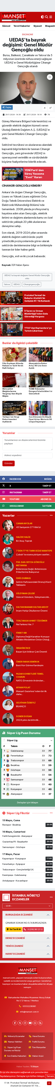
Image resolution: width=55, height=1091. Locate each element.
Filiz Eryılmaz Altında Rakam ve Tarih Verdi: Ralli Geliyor (12, 365)
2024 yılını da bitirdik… (28, 720)
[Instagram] (25, 1023)
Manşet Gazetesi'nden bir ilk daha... (31, 693)
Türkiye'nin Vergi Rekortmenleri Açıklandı (10, 419)
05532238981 (29, 1006)
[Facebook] (15, 1023)
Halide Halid (23, 537)
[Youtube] (30, 1023)
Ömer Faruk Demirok (27, 662)
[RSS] (40, 1023)
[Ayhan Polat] (8, 691)
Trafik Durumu (38, 1042)
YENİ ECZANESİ (14, 946)
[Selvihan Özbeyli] (8, 704)
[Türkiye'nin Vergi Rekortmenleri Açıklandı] (14, 408)
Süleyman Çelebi (25, 593)
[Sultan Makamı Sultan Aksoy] (8, 609)
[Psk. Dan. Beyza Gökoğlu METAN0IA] (8, 566)
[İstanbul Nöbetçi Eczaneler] (51, 897)
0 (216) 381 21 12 (35, 929)
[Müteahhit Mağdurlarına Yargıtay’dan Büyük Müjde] (14, 380)
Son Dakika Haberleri (16, 1056)
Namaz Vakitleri (15, 1042)
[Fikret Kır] (8, 636)
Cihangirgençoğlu (31, 284)
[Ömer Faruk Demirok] (8, 663)
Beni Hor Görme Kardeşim (29, 665)
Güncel (6, 26)
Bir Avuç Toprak (24, 541)
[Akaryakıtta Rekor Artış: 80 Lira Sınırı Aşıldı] (41, 354)
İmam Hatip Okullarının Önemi (32, 611)
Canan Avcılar (24, 523)
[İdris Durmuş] (8, 581)
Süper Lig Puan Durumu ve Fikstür (12, 1049)
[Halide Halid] (8, 539)
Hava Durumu (39, 1036)
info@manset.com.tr (29, 1012)
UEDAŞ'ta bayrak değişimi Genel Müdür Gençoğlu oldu (27, 277)
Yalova (7, 284)
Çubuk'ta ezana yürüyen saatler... (33, 554)
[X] (20, 1023)
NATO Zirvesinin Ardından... (30, 680)
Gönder (8, 463)
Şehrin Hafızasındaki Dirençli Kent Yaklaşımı (33, 583)
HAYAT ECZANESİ (15, 954)
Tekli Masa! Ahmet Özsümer (31, 621)
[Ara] (46, 17)
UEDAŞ (17, 284)
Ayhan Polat (23, 688)
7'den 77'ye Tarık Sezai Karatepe (34, 551)
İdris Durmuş (23, 578)
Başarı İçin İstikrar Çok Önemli (31, 652)
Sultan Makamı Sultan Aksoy (32, 607)
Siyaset (37, 26)
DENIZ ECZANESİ (15, 938)
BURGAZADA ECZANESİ (19, 915)
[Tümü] (51, 515)
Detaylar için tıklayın (27, 802)
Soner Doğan (24, 716)
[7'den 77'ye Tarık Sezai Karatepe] (8, 552)
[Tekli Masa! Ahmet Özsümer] (8, 622)
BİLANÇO (21, 706)
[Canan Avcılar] (8, 525)
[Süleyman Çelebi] (8, 595)
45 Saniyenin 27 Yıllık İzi (28, 527)
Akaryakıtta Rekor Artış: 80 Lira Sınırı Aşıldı (38, 365)
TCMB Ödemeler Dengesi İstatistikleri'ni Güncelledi (40, 391)
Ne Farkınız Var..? (25, 624)
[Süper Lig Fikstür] (51, 813)
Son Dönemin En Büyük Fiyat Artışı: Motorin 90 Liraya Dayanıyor (40, 419)
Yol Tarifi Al (15, 929)
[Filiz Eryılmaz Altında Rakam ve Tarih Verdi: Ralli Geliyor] (14, 354)
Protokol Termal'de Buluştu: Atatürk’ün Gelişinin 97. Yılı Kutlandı (25, 1086)
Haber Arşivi (37, 1056)
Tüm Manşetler (39, 1047)
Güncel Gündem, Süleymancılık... (33, 597)
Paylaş (8, 107)
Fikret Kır (21, 633)
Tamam (50, 1076)
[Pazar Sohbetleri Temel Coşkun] (8, 677)
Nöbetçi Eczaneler (16, 1036)
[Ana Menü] (50, 17)
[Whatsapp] (35, 1023)
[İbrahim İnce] (8, 650)
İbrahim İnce (23, 648)
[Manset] (14, 17)
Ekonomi (27, 34)
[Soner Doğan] (8, 718)
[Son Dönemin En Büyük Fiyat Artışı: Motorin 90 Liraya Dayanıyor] (41, 408)
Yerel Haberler (22, 26)
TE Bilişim (34, 1067)
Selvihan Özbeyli (26, 703)
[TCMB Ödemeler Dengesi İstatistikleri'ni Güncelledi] (41, 380)
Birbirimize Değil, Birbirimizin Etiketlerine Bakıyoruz (31, 570)
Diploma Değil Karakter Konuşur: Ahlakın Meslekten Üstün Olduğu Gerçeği (33, 638)
